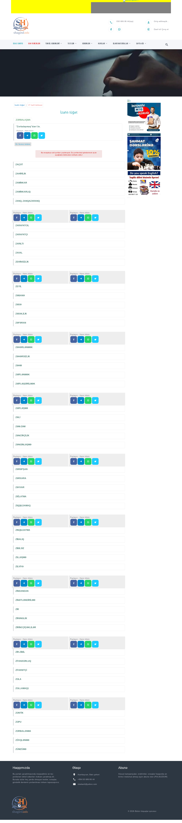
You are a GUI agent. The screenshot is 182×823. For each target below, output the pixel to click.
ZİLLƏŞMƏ (20, 557)
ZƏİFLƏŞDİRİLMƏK (25, 384)
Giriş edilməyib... (161, 21)
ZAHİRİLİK (20, 174)
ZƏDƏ (18, 304)
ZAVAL (19, 253)
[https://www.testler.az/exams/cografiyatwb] (38, 339)
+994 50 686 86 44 (86, 779)
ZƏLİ (17, 417)
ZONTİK (19, 713)
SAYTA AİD (140, 43)
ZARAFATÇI (21, 234)
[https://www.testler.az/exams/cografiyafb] (16, 339)
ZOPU (18, 722)
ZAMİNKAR (21, 183)
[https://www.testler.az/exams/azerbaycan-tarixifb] (73, 278)
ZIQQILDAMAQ (23, 505)
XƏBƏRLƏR (86, 43)
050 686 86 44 (122, 21)
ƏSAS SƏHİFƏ (18, 43)
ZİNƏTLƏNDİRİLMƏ (25, 600)
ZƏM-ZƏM (20, 426)
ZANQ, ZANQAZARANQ (27, 201)
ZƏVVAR (19, 487)
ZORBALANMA (23, 731)
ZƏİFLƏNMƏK (22, 374)
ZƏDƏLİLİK (21, 314)
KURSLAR (101, 43)
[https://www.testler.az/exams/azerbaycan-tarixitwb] (95, 278)
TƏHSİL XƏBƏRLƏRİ (52, 43)
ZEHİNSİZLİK (22, 262)
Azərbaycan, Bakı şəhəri (89, 774)
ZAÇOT (19, 164)
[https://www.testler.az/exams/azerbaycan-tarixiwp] (88, 278)
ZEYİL (18, 286)
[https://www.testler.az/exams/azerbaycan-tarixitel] (81, 278)
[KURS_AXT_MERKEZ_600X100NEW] (51, 6)
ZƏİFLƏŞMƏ (21, 408)
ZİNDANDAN (22, 591)
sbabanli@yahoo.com (87, 784)
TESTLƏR (71, 43)
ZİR (17, 609)
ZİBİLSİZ (19, 548)
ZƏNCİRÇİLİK (22, 435)
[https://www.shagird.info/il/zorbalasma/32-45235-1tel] (27, 135)
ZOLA (18, 679)
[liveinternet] (164, 811)
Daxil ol (157, 29)
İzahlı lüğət (20, 105)
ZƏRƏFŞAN (21, 469)
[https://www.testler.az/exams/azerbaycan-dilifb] (16, 217)
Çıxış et (165, 29)
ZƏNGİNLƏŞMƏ (23, 444)
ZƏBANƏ (20, 295)
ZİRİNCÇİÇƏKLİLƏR (25, 627)
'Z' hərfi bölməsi (35, 105)
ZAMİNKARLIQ (23, 192)
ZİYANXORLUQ (23, 661)
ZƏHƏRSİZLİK (22, 356)
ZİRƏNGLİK (21, 618)
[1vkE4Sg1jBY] (131, 1)
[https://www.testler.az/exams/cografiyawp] (31, 339)
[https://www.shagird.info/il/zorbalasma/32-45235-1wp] (34, 135)
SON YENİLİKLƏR (34, 43)
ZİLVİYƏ (19, 566)
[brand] (20, 804)
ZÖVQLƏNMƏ (22, 740)
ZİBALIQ (19, 539)
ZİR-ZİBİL (20, 652)
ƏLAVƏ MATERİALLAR (120, 43)
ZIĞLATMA (20, 496)
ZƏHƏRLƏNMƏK (24, 347)
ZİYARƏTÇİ (21, 670)
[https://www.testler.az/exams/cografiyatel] (24, 339)
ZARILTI (19, 244)
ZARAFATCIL (22, 225)
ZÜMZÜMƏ (20, 749)
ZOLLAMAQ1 (22, 688)
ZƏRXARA (20, 478)
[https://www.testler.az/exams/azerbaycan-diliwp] (31, 217)
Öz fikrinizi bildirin (22, 144)
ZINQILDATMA (22, 530)
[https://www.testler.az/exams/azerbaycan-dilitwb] (38, 217)
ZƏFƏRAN (20, 323)
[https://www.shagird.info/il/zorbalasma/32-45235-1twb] (41, 135)
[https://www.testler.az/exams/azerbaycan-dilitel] (24, 217)
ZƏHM (18, 365)
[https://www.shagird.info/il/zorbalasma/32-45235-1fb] (20, 135)
